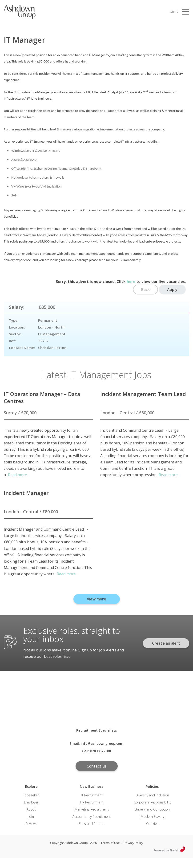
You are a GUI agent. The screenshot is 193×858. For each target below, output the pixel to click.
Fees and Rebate (92, 823)
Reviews (31, 823)
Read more (17, 474)
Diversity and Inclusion (152, 795)
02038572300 (100, 751)
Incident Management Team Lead (143, 393)
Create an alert (166, 643)
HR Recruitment (92, 802)
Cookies (152, 823)
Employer (31, 802)
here (131, 281)
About (31, 809)
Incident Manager (26, 492)
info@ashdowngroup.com (102, 743)
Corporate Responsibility (152, 802)
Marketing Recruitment (92, 809)
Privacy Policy (133, 843)
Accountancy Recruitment (91, 816)
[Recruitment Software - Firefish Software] (169, 850)
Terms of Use (110, 843)
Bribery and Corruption (152, 809)
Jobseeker (31, 795)
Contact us (97, 766)
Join (31, 816)
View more (96, 599)
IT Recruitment (92, 795)
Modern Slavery (152, 816)
